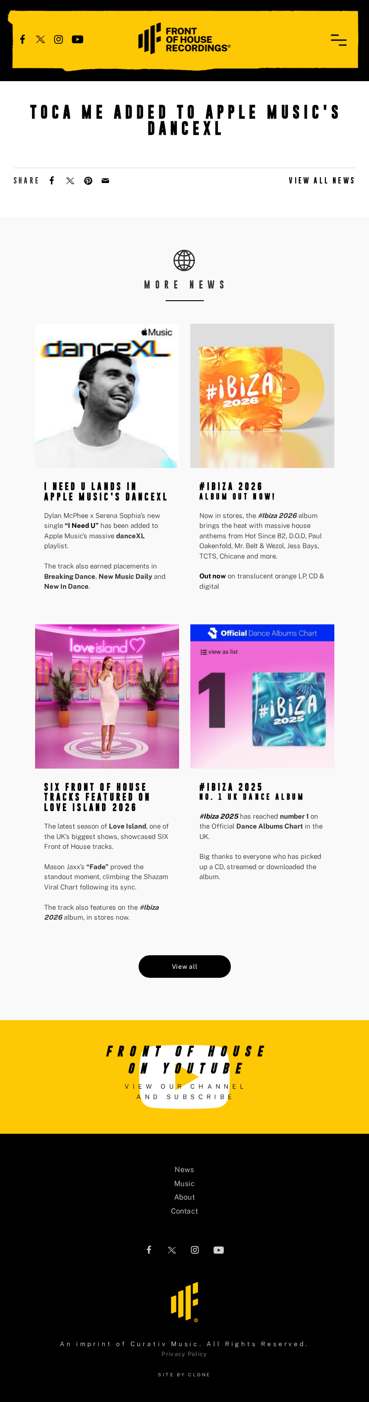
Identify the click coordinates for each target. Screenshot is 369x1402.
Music (184, 1183)
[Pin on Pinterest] (89, 180)
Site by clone (184, 1374)
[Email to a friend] (106, 180)
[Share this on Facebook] (53, 180)
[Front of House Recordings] (185, 37)
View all (185, 966)
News (184, 1169)
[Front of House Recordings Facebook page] (22, 38)
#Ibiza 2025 (218, 816)
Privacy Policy (184, 1354)
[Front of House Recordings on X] (40, 38)
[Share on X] (71, 180)
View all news (322, 180)
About (184, 1197)
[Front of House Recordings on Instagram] (58, 38)
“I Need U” (82, 525)
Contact (184, 1211)
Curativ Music (165, 1343)
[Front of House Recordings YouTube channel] (78, 38)
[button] (338, 40)
